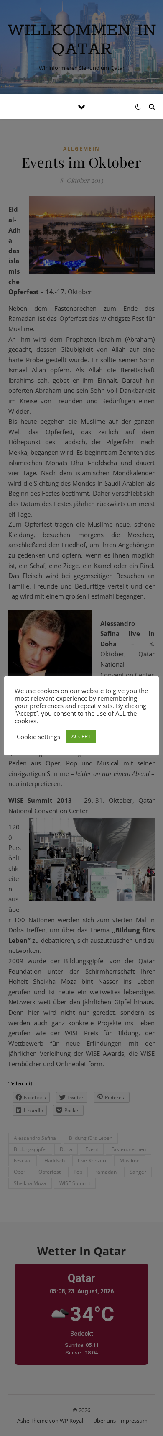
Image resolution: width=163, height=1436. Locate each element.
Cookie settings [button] (38, 736)
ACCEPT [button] (81, 736)
